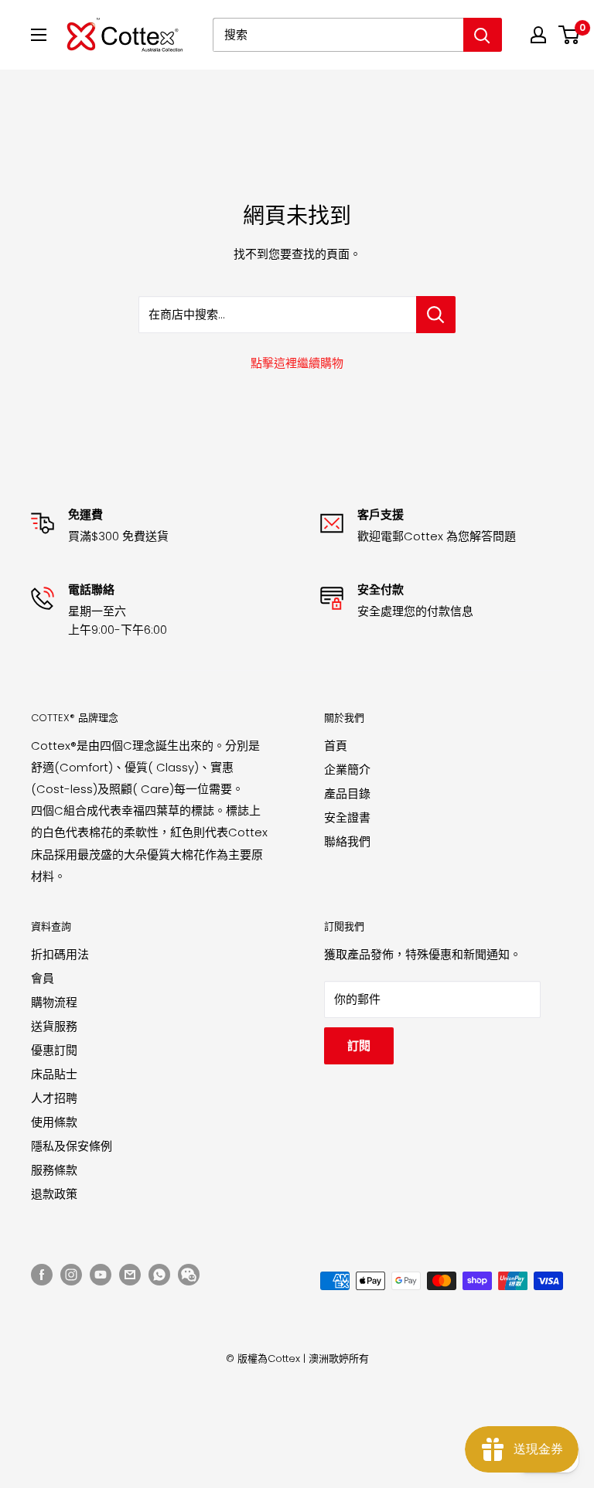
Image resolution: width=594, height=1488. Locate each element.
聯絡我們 (347, 841)
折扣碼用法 (60, 954)
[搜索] (482, 35)
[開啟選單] (38, 35)
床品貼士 (54, 1074)
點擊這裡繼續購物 (297, 363)
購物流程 (54, 1002)
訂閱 (358, 1045)
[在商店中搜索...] (436, 314)
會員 (42, 978)
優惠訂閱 (54, 1050)
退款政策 (54, 1194)
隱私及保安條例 (71, 1146)
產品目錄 (347, 793)
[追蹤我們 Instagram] (71, 1274)
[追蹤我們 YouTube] (100, 1274)
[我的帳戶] (538, 34)
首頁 (335, 745)
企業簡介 (347, 769)
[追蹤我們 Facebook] (42, 1274)
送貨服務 (54, 1026)
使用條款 (54, 1122)
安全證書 (347, 817)
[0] (569, 35)
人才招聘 (54, 1098)
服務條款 (54, 1170)
